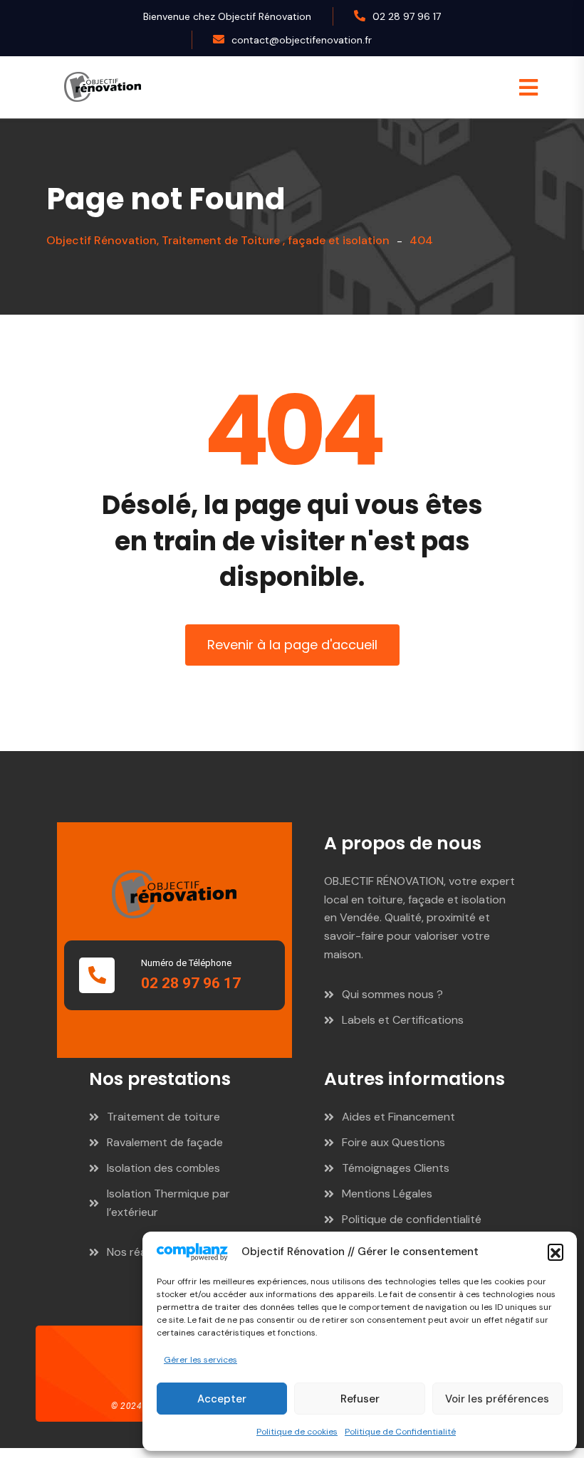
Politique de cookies (297, 1431)
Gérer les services (200, 1359)
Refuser (360, 1399)
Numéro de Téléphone (186, 963)
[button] (555, 1251)
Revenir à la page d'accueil (292, 645)
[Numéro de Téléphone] (97, 975)
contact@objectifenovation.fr (301, 39)
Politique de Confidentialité (400, 1431)
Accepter (221, 1399)
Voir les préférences (497, 1399)
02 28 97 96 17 (406, 16)
